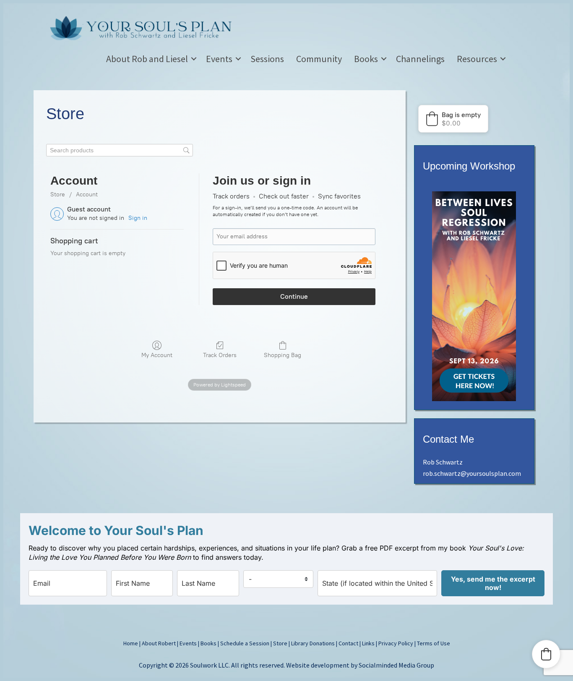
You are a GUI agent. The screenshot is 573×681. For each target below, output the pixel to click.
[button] (194, 58)
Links (368, 643)
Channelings (420, 59)
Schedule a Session (244, 643)
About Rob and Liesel (147, 59)
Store (57, 194)
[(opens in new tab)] (474, 398)
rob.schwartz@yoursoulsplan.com (472, 473)
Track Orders (220, 355)
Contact (348, 643)
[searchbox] (119, 150)
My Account (156, 355)
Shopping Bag (282, 355)
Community (319, 59)
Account (87, 194)
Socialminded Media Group (396, 665)
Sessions (267, 59)
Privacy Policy (395, 643)
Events (219, 59)
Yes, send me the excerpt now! (493, 583)
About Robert (159, 643)
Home (130, 643)
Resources (477, 59)
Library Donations (313, 643)
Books (366, 59)
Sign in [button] (137, 218)
